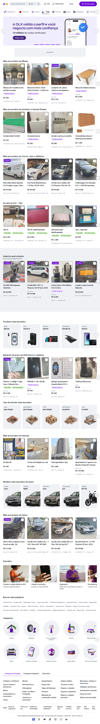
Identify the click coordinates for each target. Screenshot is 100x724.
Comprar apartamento (44, 610)
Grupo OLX (79, 707)
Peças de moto (85, 694)
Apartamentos (47, 681)
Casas (5, 700)
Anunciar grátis (90, 4)
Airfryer (42, 606)
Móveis (25, 681)
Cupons (37, 12)
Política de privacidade (34, 707)
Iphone (24, 606)
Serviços (45, 692)
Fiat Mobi (6, 606)
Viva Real (93, 707)
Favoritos (25, 12)
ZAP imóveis (86, 707)
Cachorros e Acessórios (26, 699)
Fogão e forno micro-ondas (81, 606)
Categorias (10, 12)
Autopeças (80, 12)
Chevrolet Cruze (15, 606)
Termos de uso (23, 707)
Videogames (27, 688)
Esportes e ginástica (68, 692)
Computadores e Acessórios (9, 695)
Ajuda (5, 708)
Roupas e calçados (68, 688)
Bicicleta (32, 610)
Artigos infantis (66, 681)
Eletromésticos (28, 684)
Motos (5, 690)
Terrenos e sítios (67, 684)
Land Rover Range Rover (57, 602)
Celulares (93, 12)
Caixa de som (60, 606)
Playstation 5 (50, 606)
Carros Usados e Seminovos (9, 686)
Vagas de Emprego (48, 688)
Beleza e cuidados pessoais (67, 696)
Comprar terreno (91, 610)
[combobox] (25, 4)
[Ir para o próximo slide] (98, 84)
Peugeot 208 (18, 602)
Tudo (48, 12)
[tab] (12, 673)
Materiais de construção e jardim (49, 696)
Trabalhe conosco (68, 707)
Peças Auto (46, 684)
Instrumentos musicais (88, 690)
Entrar (72, 4)
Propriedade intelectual (47, 707)
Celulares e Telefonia (11, 681)
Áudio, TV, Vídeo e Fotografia (28, 693)
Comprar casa (71, 610)
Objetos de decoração (88, 697)
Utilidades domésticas (88, 687)
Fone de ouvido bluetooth (11, 610)
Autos (69, 12)
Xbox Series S (24, 610)
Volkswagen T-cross (29, 602)
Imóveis (58, 12)
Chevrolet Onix (7, 602)
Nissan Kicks (93, 602)
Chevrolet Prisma (72, 602)
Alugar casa (80, 610)
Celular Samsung (33, 606)
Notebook (68, 606)
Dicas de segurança (11, 707)
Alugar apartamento (59, 610)
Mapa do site (60, 707)
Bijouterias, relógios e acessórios (88, 682)
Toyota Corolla (83, 602)
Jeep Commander (42, 602)
